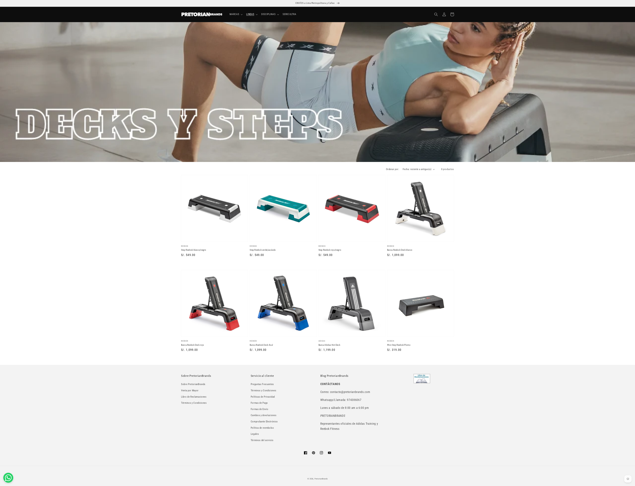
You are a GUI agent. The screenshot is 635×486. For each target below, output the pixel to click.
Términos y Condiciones (194, 402)
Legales (255, 433)
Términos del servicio (262, 440)
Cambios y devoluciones (263, 415)
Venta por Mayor (190, 390)
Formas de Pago (259, 402)
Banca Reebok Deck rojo (192, 345)
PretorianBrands (321, 479)
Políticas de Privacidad (263, 396)
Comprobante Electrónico (264, 421)
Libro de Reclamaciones (194, 396)
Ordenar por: (392, 169)
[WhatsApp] (8, 478)
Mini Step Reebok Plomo (399, 345)
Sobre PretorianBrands (193, 384)
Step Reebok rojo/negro (329, 250)
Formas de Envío (259, 409)
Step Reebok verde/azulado (263, 250)
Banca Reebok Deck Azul (261, 345)
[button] (235, 14)
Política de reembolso (262, 427)
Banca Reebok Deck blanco (399, 250)
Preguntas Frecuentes (262, 384)
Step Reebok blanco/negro (193, 250)
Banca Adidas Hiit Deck (329, 345)
